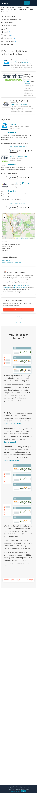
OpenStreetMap (24, 238)
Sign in (27, 3)
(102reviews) (24, 62)
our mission (18, 285)
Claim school (18, 310)
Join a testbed (10, 442)
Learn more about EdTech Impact (18, 580)
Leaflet (17, 238)
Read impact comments (17, 146)
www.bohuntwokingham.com (11, 263)
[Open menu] (33, 3)
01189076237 (6, 260)
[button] (25, 151)
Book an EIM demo (11, 460)
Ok (23, 791)
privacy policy (15, 791)
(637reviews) (24, 104)
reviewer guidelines (19, 287)
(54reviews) (27, 83)
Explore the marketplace (14, 424)
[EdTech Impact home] (5, 2)
